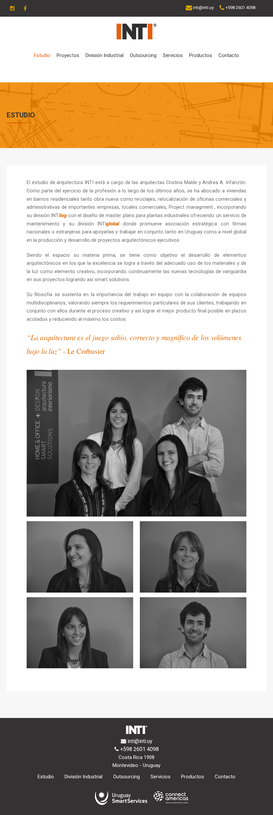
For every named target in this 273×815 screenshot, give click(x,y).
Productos (200, 55)
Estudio (42, 55)
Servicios (173, 55)
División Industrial (105, 55)
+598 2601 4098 (240, 7)
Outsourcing (143, 55)
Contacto (228, 55)
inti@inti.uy (203, 7)
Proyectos (68, 55)
